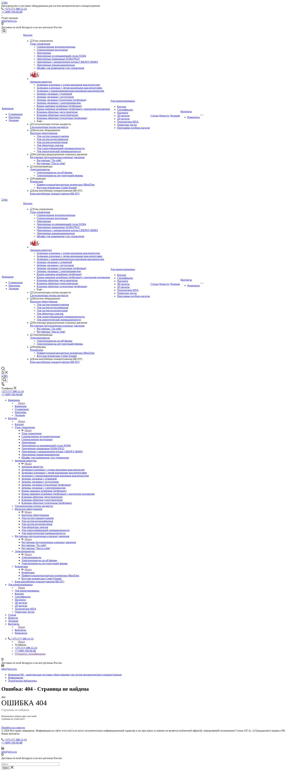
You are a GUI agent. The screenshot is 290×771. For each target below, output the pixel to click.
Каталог (28, 35)
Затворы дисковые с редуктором (55, 96)
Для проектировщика (122, 100)
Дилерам (14, 120)
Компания (7, 108)
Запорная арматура (41, 81)
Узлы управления (40, 43)
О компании (16, 114)
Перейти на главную (13, 727)
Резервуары (36, 181)
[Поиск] (4, 31)
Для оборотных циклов (50, 145)
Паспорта (122, 112)
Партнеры (14, 117)
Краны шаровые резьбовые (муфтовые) (59, 106)
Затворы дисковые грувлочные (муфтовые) (61, 99)
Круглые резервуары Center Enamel (57, 187)
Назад (21, 403)
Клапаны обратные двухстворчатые (57, 112)
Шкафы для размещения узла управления (60, 68)
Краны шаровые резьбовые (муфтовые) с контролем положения (73, 109)
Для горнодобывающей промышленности (61, 148)
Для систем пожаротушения (53, 136)
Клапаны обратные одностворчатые (57, 115)
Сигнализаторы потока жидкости (49, 127)
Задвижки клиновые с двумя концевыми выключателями (69, 87)
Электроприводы (40, 169)
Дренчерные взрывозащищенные (56, 65)
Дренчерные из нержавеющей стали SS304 (61, 55)
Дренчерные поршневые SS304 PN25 (58, 58)
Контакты (186, 111)
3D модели (123, 115)
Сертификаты (125, 109)
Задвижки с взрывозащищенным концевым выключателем (70, 90)
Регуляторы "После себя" (51, 163)
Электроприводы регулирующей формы (60, 175)
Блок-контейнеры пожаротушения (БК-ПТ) (55, 193)
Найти (6, 768)
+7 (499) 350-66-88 (11, 11)
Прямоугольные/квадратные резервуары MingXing (65, 184)
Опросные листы (127, 124)
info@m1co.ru (9, 20)
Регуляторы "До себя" (49, 160)
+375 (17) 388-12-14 (15, 8)
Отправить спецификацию (30, 653)
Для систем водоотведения (52, 142)
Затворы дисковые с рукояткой (54, 93)
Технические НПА (128, 121)
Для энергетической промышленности (59, 151)
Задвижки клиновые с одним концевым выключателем (68, 84)
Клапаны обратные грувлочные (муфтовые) (62, 118)
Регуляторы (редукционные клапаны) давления (57, 157)
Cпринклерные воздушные (52, 49)
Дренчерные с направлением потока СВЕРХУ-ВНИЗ (67, 61)
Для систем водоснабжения (52, 139)
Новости (164, 115)
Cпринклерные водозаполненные (56, 46)
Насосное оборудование (44, 133)
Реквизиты (193, 117)
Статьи (155, 115)
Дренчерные (44, 52)
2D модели (123, 118)
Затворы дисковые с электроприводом (59, 102)
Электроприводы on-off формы (54, 172)
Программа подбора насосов (133, 127)
